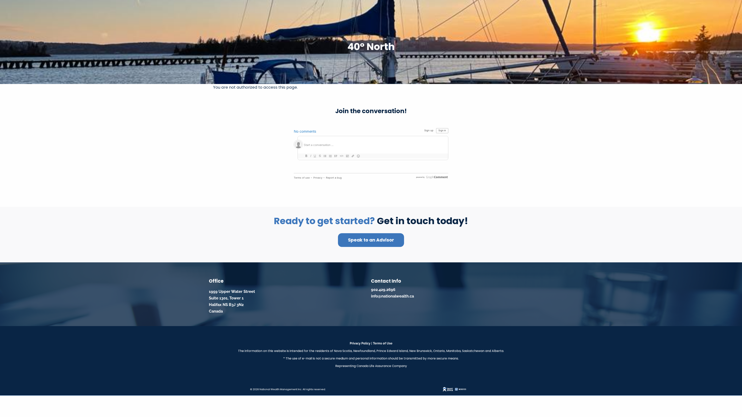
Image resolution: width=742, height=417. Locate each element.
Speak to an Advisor (371, 240)
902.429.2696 (383, 289)
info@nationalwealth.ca (392, 296)
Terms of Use (382, 343)
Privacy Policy (360, 343)
